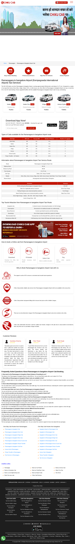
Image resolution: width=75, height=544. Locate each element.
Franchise (52, 536)
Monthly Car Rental (37, 491)
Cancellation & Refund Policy (48, 534)
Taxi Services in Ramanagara (12, 455)
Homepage (7, 467)
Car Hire (30, 489)
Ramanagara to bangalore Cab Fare (13, 446)
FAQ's (35, 536)
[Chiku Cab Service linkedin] (40, 526)
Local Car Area (36, 494)
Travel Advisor (45, 536)
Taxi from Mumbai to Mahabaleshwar (44, 508)
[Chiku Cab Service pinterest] (39, 526)
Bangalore (21, 482)
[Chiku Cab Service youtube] (38, 526)
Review (39, 534)
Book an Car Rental (37, 467)
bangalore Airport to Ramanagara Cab (49, 429)
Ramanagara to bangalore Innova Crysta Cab (16, 440)
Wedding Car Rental (11, 494)
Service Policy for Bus (61, 534)
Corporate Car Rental (24, 494)
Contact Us (28, 534)
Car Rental (9, 489)
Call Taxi (9, 493)
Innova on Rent (46, 489)
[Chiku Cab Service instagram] (36, 526)
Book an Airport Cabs (37, 472)
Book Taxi (53, 493)
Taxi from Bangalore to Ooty (26, 509)
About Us (34, 534)
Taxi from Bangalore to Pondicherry (27, 512)
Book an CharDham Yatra (38, 470)
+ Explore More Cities (37, 485)
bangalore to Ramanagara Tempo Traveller (50, 446)
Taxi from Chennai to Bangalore (62, 501)
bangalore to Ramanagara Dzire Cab (48, 435)
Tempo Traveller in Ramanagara (12, 452)
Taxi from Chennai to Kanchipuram (62, 517)
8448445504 (28, 523)
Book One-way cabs (9, 475)
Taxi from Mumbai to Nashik (44, 512)
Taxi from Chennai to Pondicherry (62, 505)
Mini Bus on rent (25, 493)
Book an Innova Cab (60, 467)
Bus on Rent (37, 489)
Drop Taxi (16, 493)
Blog (63, 536)
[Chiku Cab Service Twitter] (33, 526)
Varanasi (62, 482)
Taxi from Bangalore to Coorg (27, 505)
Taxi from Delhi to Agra (11, 500)
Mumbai (52, 482)
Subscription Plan (13, 491)
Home (5, 63)
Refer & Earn (18, 536)
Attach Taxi (47, 491)
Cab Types (63, 491)
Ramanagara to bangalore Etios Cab (13, 437)
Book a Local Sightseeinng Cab (12, 472)
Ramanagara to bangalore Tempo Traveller (15, 443)
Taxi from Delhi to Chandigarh (11, 506)
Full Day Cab (54, 494)
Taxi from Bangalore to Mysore (27, 501)
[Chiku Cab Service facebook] (35, 526)
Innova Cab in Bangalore (45, 452)
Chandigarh (34, 482)
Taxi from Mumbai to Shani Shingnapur (44, 504)
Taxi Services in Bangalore (46, 458)
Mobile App (58, 536)
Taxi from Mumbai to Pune (44, 514)
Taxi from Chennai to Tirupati (62, 509)
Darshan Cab (55, 491)
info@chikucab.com (46, 523)
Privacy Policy (21, 534)
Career (67, 536)
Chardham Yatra (62, 493)
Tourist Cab (55, 489)
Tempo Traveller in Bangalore (47, 455)
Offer (39, 536)
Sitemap (24, 536)
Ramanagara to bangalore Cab (12, 429)
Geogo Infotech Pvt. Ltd (56, 541)
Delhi (41, 482)
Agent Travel (33, 538)
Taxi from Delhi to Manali (11, 514)
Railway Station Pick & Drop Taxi (40, 493)
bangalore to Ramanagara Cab (47, 432)
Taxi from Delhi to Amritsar (11, 511)
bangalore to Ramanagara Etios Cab (48, 440)
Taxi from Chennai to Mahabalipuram (62, 512)
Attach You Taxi (59, 470)
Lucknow (46, 482)
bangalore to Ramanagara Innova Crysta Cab (50, 443)
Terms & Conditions (12, 534)
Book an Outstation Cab (10, 470)
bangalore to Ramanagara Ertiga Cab (48, 437)
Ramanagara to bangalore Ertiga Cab (14, 435)
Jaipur (57, 482)
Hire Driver (58, 472)
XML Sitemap (30, 536)
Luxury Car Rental (25, 491)
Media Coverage (41, 538)
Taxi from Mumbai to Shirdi (44, 500)
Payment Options (9, 536)
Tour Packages (64, 489)
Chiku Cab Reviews (37, 475)
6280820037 (36, 523)
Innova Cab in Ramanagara (11, 449)
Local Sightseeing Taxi (19, 489)
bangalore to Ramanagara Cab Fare (48, 449)
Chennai (28, 482)
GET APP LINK (31, 128)
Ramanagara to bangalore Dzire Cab (14, 432)
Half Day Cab (46, 494)
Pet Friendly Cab (64, 494)
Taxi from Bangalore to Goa (26, 516)
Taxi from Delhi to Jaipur (11, 503)
